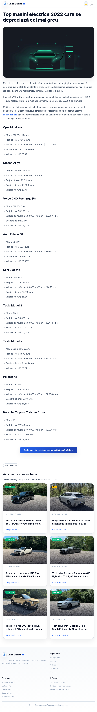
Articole (53, 661)
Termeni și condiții (57, 682)
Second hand (7, 693)
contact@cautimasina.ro (59, 689)
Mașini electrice (11, 465)
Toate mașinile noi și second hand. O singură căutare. (48, 450)
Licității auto (6, 686)
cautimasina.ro (10, 114)
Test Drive (54, 668)
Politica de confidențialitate (61, 686)
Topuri (52, 672)
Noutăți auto (55, 658)
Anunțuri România (8, 682)
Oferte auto (6, 689)
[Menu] (92, 4)
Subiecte (53, 665)
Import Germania (8, 696)
